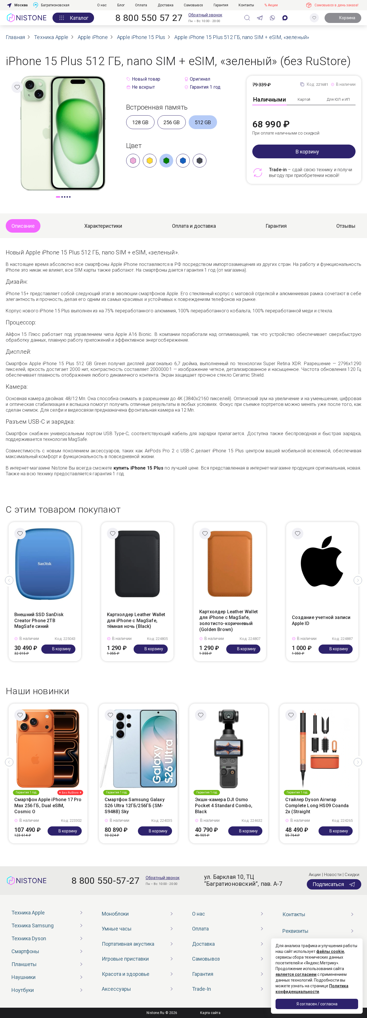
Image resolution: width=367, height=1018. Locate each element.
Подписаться (328, 884)
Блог (121, 5)
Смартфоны (25, 951)
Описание (23, 226)
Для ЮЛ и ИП (338, 99)
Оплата (141, 5)
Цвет (134, 146)
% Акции (271, 5)
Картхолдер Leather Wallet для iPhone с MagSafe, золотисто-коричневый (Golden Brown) (228, 620)
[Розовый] (133, 161)
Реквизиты (295, 931)
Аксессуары (116, 989)
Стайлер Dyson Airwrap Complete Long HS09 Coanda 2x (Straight (317, 805)
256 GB (171, 122)
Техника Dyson (28, 938)
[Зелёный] (166, 161)
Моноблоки (115, 914)
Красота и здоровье (125, 974)
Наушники (23, 977)
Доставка (165, 5)
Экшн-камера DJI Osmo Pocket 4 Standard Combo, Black (223, 805)
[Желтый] (150, 161)
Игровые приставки (125, 959)
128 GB (140, 122)
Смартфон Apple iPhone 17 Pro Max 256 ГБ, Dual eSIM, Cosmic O (47, 805)
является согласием (296, 974)
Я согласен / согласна (316, 1004)
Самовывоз (193, 5)
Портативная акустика (128, 944)
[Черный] (199, 161)
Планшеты (24, 964)
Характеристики (103, 226)
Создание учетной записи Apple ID (321, 620)
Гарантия (221, 5)
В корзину (307, 152)
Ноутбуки (22, 990)
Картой (304, 99)
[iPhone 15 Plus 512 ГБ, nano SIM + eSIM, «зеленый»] (63, 132)
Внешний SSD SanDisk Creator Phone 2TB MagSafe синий (38, 620)
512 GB (203, 122)
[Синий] (183, 161)
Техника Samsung (32, 925)
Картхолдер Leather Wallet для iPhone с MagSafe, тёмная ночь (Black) (136, 620)
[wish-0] (314, 17)
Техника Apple (28, 913)
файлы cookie (330, 951)
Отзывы (346, 226)
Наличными (269, 99)
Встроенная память (157, 107)
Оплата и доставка (194, 226)
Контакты (246, 5)
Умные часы (117, 929)
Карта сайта (210, 1013)
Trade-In (201, 989)
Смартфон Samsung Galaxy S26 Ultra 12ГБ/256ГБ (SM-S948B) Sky (135, 805)
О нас (102, 5)
